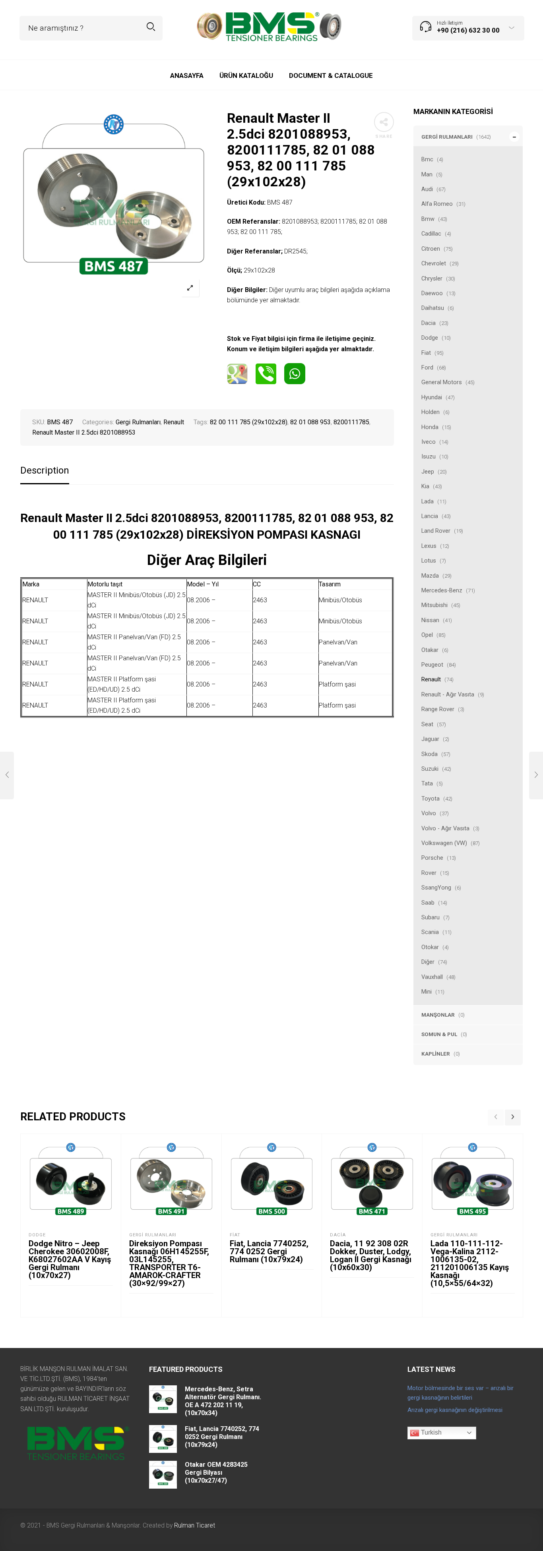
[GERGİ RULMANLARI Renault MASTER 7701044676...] (7, 775)
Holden (430, 412)
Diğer (427, 961)
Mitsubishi (434, 605)
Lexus (428, 545)
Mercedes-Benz (441, 590)
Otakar (429, 650)
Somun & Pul (439, 1034)
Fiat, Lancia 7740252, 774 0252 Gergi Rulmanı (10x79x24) (269, 1251)
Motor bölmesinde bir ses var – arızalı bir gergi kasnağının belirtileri (460, 1393)
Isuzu (428, 456)
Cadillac (431, 233)
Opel (427, 634)
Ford (427, 367)
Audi (427, 189)
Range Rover (437, 709)
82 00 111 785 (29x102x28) (248, 422)
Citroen (430, 248)
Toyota (430, 798)
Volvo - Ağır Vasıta (445, 828)
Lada (427, 501)
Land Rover (435, 530)
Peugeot (432, 664)
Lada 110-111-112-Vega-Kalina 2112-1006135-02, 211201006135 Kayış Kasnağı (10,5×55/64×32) (470, 1263)
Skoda (429, 754)
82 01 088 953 (310, 422)
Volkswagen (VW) (444, 843)
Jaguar (430, 739)
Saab (427, 902)
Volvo (428, 813)
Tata (427, 783)
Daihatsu (432, 307)
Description (44, 471)
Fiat (426, 352)
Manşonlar (438, 1014)
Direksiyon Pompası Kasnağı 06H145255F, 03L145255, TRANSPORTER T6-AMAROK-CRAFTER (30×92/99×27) (169, 1263)
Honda (429, 427)
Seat (427, 724)
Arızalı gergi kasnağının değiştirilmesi (454, 1410)
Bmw (427, 218)
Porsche (432, 857)
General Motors (441, 382)
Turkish (430, 1432)
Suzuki (429, 768)
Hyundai (431, 397)
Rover (428, 872)
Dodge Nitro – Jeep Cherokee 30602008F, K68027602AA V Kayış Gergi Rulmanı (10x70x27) (70, 1259)
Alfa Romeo (437, 203)
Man (426, 174)
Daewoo (432, 293)
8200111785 (351, 422)
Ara (151, 27)
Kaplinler (435, 1053)
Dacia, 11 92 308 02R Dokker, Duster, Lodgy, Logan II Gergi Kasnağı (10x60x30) (370, 1255)
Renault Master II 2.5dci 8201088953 (84, 432)
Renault (431, 679)
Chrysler (431, 278)
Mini (426, 991)
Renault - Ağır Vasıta (447, 694)
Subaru (430, 917)
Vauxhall (432, 976)
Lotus (428, 560)
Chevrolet (433, 263)
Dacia (428, 323)
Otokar (430, 947)
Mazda (430, 575)
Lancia (429, 516)
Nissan (430, 620)
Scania (430, 932)
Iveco (428, 441)
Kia (425, 486)
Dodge (429, 337)
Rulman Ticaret (194, 1525)
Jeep (427, 471)
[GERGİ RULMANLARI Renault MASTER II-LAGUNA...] (536, 775)
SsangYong (436, 887)
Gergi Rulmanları (447, 136)
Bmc (427, 159)
